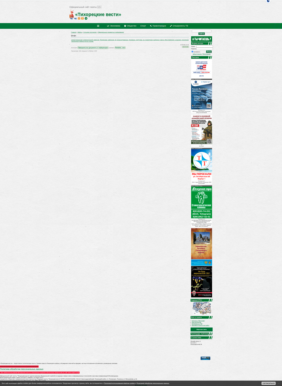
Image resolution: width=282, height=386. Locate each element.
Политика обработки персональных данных (21, 369)
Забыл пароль (197, 54)
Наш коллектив (196, 322)
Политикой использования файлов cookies (119, 383)
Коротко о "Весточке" (198, 321)
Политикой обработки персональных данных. (153, 383)
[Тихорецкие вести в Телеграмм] (86, 18)
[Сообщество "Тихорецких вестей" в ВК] (75, 18)
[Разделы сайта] (98, 26)
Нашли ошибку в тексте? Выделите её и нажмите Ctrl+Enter (19, 366)
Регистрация (207, 54)
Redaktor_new (120, 47)
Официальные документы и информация (111, 32)
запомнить (196, 52)
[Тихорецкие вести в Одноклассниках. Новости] (79, 18)
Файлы (80, 32)
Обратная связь (201, 329)
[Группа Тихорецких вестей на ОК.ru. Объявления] (82, 18)
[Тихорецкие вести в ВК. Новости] (71, 18)
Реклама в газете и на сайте (200, 325)
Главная (73, 32)
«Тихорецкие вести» (97, 14)
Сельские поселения (89, 32)
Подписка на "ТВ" (197, 324)
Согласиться (269, 383)
